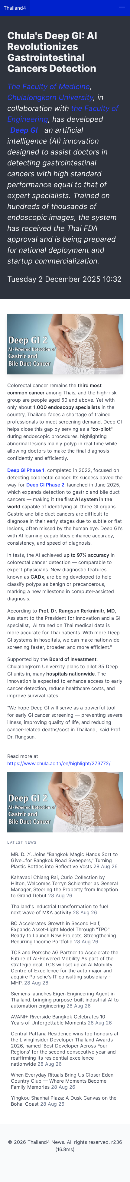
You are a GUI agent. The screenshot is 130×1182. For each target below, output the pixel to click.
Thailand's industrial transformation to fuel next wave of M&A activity (59, 909)
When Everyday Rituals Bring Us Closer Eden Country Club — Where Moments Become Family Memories (62, 1081)
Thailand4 (15, 8)
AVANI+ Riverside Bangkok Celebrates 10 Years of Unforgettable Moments (61, 1020)
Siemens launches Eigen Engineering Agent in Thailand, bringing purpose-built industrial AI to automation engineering (65, 1000)
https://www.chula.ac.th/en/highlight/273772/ (59, 763)
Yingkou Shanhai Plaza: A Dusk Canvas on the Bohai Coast (63, 1101)
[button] (122, 8)
